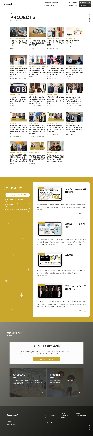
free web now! (70, 5)
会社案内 (75, 2)
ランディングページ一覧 (48, 5)
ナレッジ (58, 5)
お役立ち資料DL (56, 2)
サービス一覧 (39, 5)
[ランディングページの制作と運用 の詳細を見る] (50, 194)
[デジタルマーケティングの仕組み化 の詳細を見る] (50, 291)
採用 (76, 5)
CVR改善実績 (48, 2)
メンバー (70, 2)
